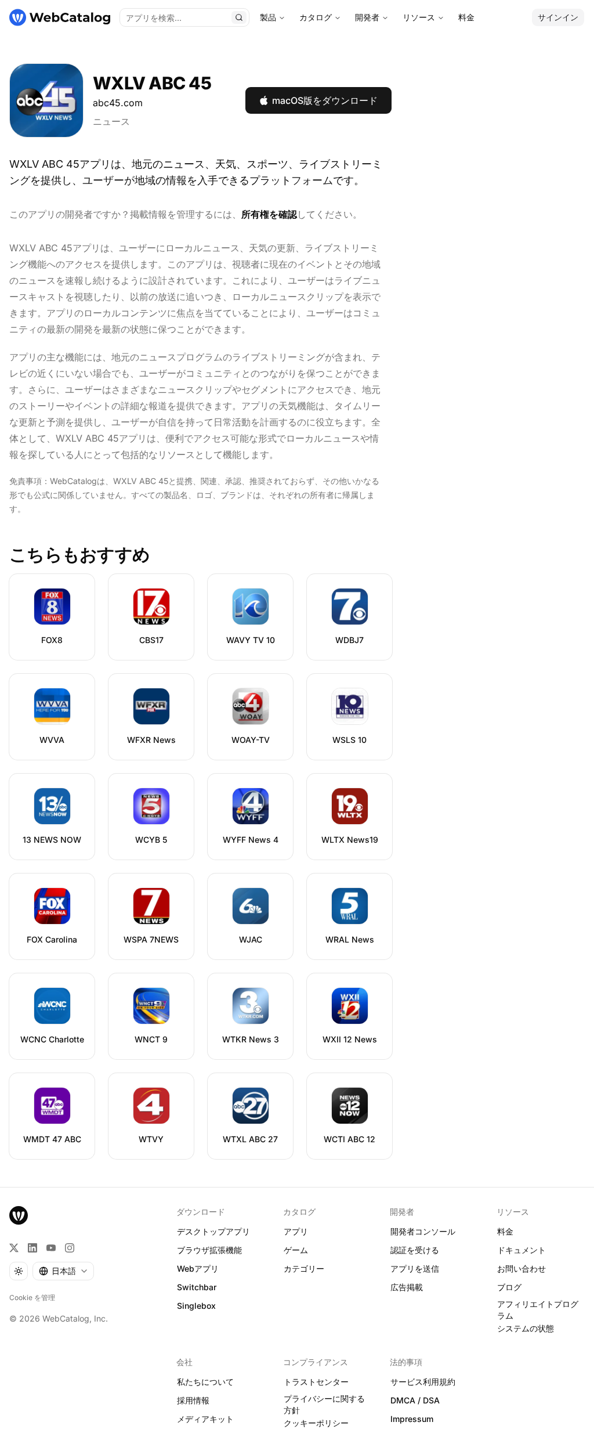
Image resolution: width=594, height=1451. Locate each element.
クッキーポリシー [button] (316, 1423)
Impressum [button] (411, 1419)
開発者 (367, 17)
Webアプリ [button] (198, 1268)
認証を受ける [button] (414, 1250)
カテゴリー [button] (304, 1268)
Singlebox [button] (196, 1306)
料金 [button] (505, 1231)
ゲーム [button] (296, 1250)
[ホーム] (59, 17)
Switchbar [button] (196, 1287)
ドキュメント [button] (521, 1250)
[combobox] (63, 1271)
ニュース (111, 121)
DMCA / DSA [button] (415, 1400)
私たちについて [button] (205, 1382)
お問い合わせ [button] (521, 1268)
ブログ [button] (509, 1287)
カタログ (315, 17)
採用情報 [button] (193, 1400)
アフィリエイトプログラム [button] (537, 1310)
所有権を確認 (269, 214)
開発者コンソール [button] (422, 1231)
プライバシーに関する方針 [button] (324, 1404)
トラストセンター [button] (316, 1382)
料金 (466, 17)
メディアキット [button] (205, 1419)
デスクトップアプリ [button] (213, 1231)
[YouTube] (51, 1248)
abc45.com (118, 103)
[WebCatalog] (18, 1215)
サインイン (558, 17)
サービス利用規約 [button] (422, 1382)
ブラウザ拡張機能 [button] (209, 1250)
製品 (268, 17)
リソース (419, 17)
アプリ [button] (296, 1231)
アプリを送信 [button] (414, 1268)
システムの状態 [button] (525, 1328)
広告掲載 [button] (406, 1287)
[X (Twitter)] (14, 1248)
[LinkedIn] (32, 1248)
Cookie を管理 (32, 1297)
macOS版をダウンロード (325, 100)
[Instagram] (69, 1248)
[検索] (239, 17)
